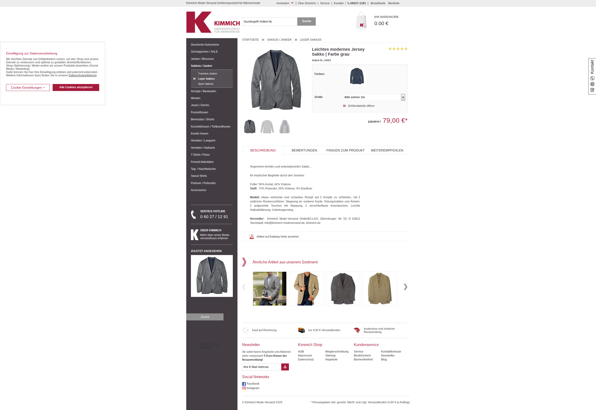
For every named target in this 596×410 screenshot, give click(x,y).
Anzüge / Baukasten (203, 91)
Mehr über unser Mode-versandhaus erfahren (215, 234)
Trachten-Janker (207, 73)
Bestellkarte (378, 3)
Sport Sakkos (205, 83)
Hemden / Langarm (203, 140)
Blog (384, 359)
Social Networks (255, 377)
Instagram (253, 388)
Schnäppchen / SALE (204, 51)
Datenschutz (306, 359)
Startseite (250, 39)
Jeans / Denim (200, 105)
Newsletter (251, 345)
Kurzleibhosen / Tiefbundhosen (210, 126)
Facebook (253, 383)
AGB (301, 351)
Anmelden (282, 3)
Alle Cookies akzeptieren (75, 87)
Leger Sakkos (206, 78)
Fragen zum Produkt (345, 150)
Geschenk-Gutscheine (205, 44)
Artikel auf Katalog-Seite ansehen (278, 236)
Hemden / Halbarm (203, 147)
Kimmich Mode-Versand (210, 346)
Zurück (205, 317)
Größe (319, 97)
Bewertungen (304, 150)
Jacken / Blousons (202, 58)
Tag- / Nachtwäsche (203, 169)
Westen (195, 98)
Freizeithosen (199, 112)
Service (325, 3)
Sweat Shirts (199, 176)
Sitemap (330, 355)
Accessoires (198, 190)
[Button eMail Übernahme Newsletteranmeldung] (285, 366)
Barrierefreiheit (363, 359)
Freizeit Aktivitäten (202, 162)
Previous (244, 287)
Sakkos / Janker (201, 65)
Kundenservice (366, 345)
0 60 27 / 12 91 (214, 214)
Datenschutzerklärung (83, 75)
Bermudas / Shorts (202, 119)
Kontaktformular (391, 351)
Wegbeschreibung (337, 351)
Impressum (305, 355)
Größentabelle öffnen (361, 106)
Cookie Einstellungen (27, 87)
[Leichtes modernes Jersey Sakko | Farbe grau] (249, 126)
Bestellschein (362, 355)
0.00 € (386, 20)
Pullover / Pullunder (203, 183)
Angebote (331, 359)
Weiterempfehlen (387, 150)
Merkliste (394, 3)
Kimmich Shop (310, 345)
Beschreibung (263, 150)
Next (405, 287)
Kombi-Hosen (199, 133)
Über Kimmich (307, 3)
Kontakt (338, 3)
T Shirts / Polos (200, 154)
